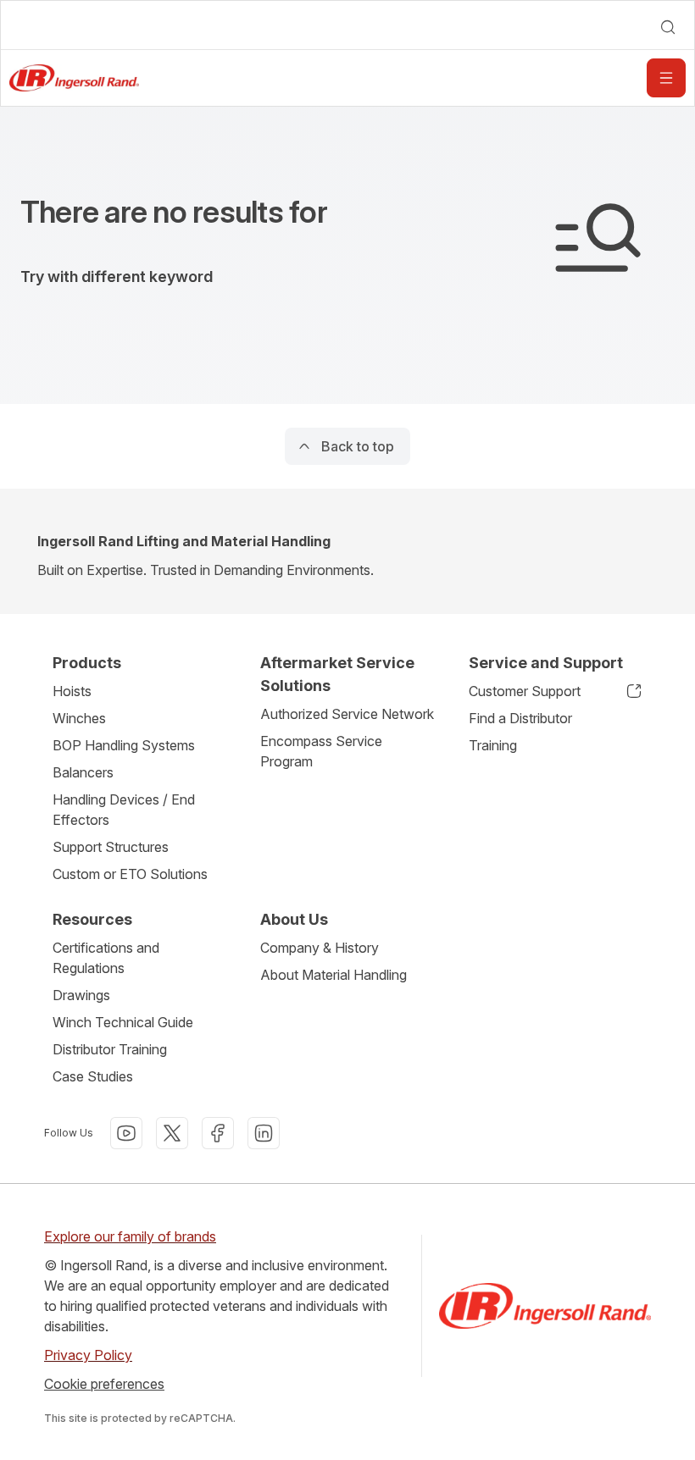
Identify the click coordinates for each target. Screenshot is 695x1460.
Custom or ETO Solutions (130, 873)
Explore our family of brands (130, 1236)
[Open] (666, 77)
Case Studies (93, 1076)
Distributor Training (110, 1049)
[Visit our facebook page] (218, 1133)
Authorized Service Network (347, 713)
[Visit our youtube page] (126, 1133)
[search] (667, 27)
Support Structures (111, 846)
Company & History (319, 947)
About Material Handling (333, 974)
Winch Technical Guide (123, 1022)
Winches (79, 718)
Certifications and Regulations (106, 957)
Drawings (81, 995)
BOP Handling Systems (124, 745)
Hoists (72, 691)
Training (493, 745)
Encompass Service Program (321, 751)
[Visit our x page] (172, 1133)
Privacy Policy (88, 1355)
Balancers (83, 772)
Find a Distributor (520, 718)
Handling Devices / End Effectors (124, 809)
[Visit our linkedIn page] (263, 1133)
